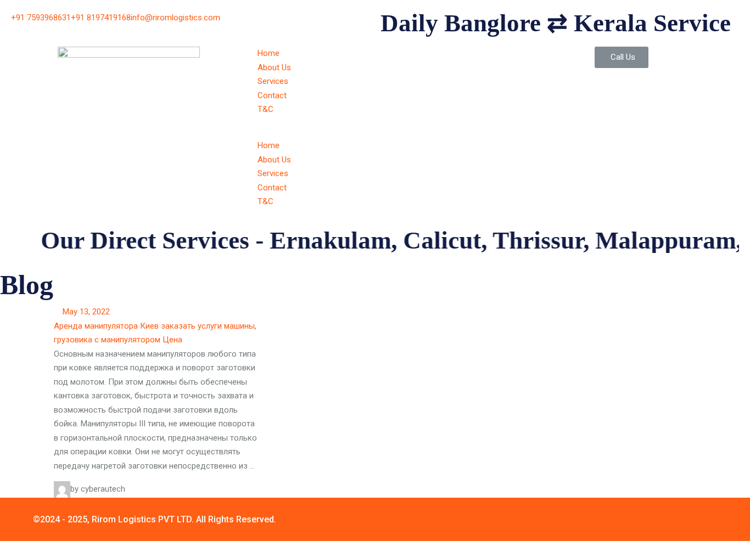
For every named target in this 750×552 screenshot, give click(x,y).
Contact (272, 95)
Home (268, 53)
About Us (274, 67)
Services (273, 81)
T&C (265, 109)
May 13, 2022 (85, 312)
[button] (375, 132)
